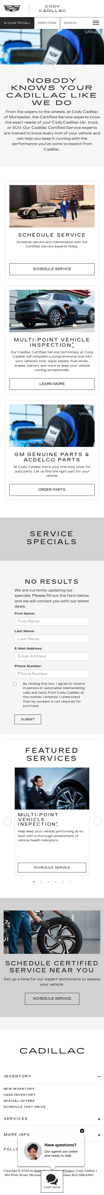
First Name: (25, 614)
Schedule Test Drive (25, 1107)
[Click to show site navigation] (94, 23)
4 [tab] (55, 881)
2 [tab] (41, 881)
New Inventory (19, 1088)
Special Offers (19, 1100)
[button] (17, 23)
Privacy (68, 1170)
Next (97, 822)
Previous (7, 822)
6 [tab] (70, 881)
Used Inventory (20, 1094)
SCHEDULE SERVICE (52, 269)
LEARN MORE (52, 384)
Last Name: (25, 631)
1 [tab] (33, 881)
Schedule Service (52, 868)
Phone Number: (28, 666)
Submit (28, 719)
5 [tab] (62, 881)
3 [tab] (48, 881)
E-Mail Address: (28, 649)
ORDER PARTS (52, 490)
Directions (47, 23)
